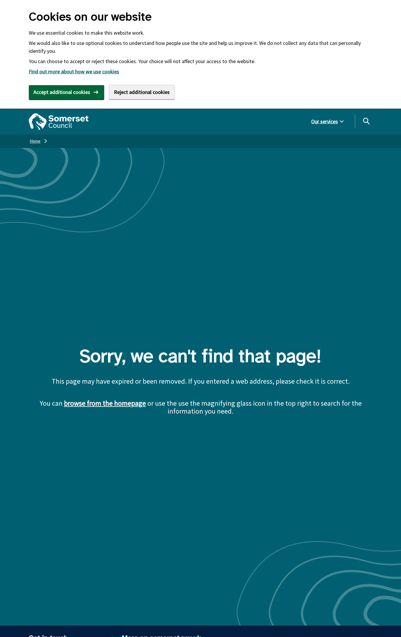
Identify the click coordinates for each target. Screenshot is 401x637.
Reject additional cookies (142, 92)
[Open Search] (366, 121)
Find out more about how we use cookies (74, 71)
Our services (324, 121)
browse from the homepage (105, 403)
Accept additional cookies (61, 92)
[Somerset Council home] (58, 121)
